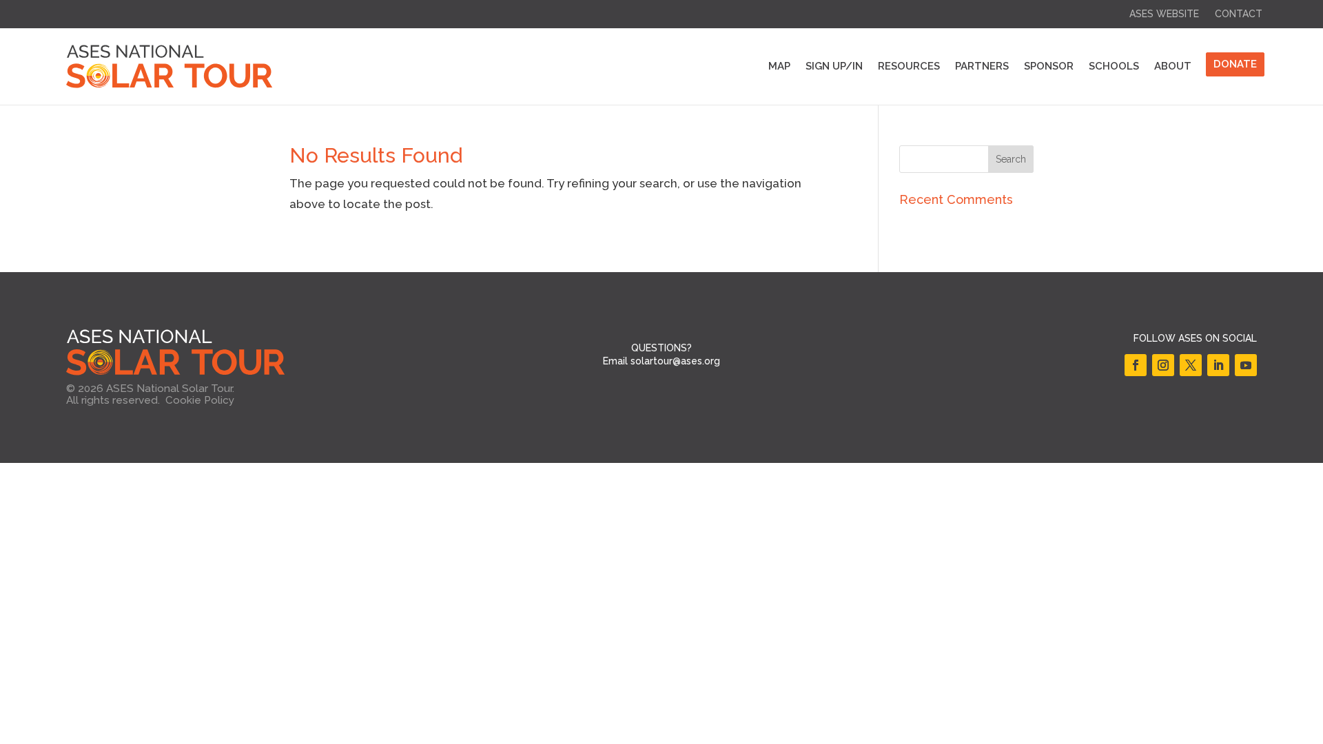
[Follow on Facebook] (1136, 365)
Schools (1114, 66)
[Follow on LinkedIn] (1218, 365)
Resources (909, 66)
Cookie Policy (199, 400)
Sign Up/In (834, 66)
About (1172, 66)
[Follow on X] (1191, 365)
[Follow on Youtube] (1246, 365)
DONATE (1235, 64)
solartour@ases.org (675, 360)
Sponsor (1049, 66)
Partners (982, 66)
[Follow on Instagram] (1163, 365)
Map (779, 66)
